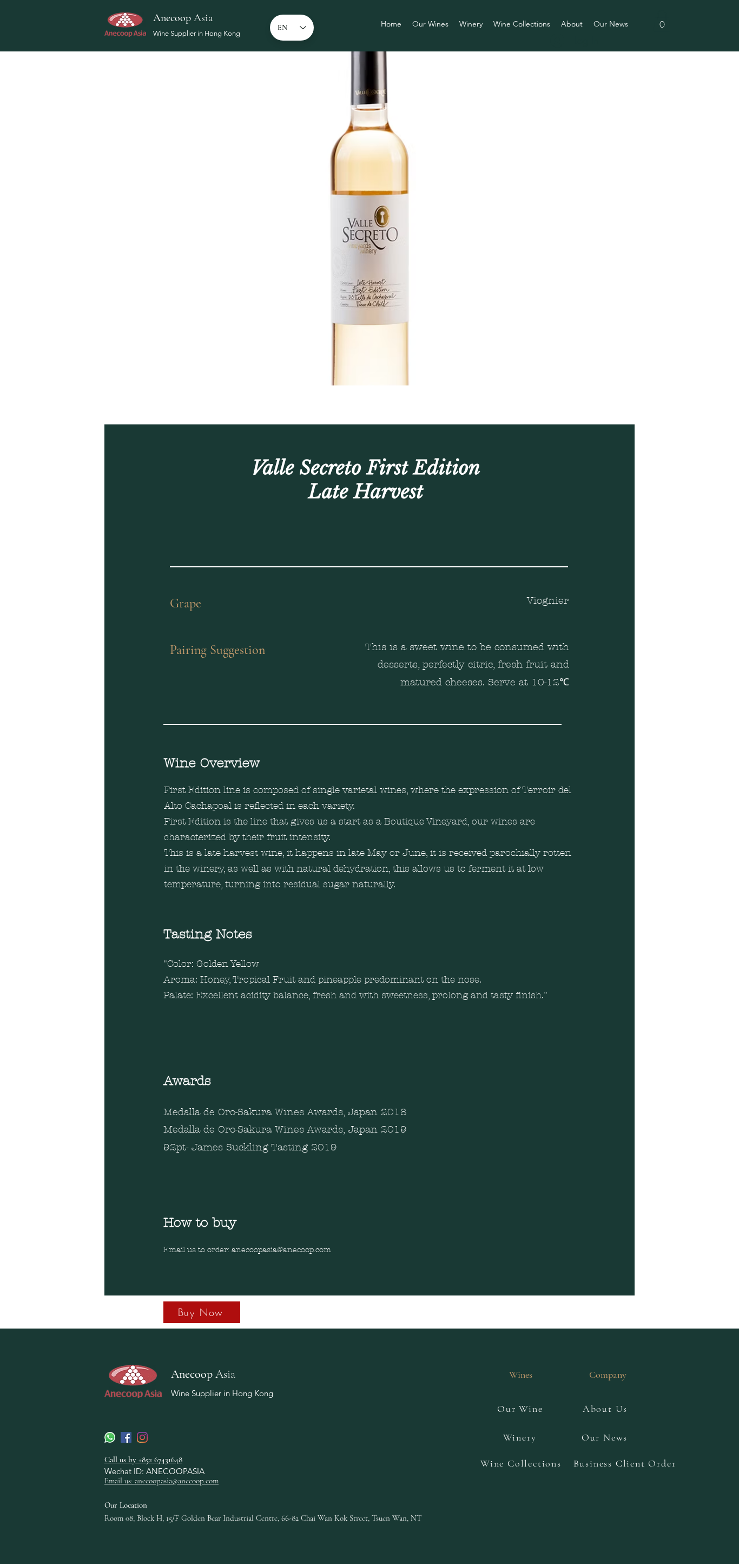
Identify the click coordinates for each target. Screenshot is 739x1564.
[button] (662, 20)
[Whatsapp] (109, 1437)
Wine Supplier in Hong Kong (196, 33)
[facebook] (126, 1437)
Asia (183, 17)
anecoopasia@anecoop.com (281, 1249)
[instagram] (142, 1437)
